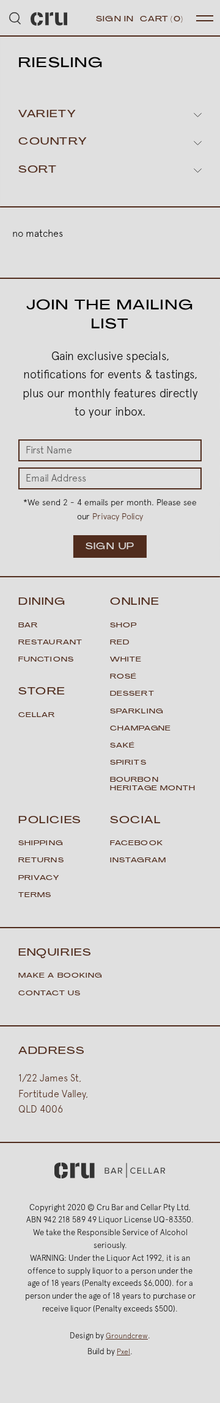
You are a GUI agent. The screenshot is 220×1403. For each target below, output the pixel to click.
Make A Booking (60, 976)
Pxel (123, 1351)
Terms (35, 895)
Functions (46, 660)
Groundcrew (127, 1336)
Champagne (140, 729)
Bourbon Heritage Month (153, 784)
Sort (37, 170)
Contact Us (49, 993)
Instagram (138, 860)
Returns (41, 860)
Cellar (37, 715)
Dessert (132, 694)
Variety (47, 115)
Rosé (123, 677)
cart (161, 19)
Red (120, 643)
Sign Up (110, 547)
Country (52, 142)
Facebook (136, 843)
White (126, 660)
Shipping (40, 843)
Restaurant (50, 643)
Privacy (38, 878)
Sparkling (136, 712)
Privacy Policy (117, 516)
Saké (122, 746)
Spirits (128, 763)
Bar (28, 625)
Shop (123, 625)
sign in (115, 19)
